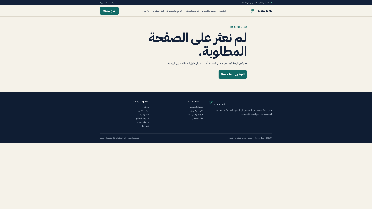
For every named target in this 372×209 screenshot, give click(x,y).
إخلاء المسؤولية (143, 122)
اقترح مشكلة (109, 10)
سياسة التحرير (143, 111)
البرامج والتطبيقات (174, 11)
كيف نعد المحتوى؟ (107, 3)
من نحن (146, 11)
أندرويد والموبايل (192, 11)
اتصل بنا (145, 126)
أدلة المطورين (158, 11)
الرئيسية (222, 11)
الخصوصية (144, 115)
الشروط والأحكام (142, 118)
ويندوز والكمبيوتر (209, 11)
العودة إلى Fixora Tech (233, 74)
